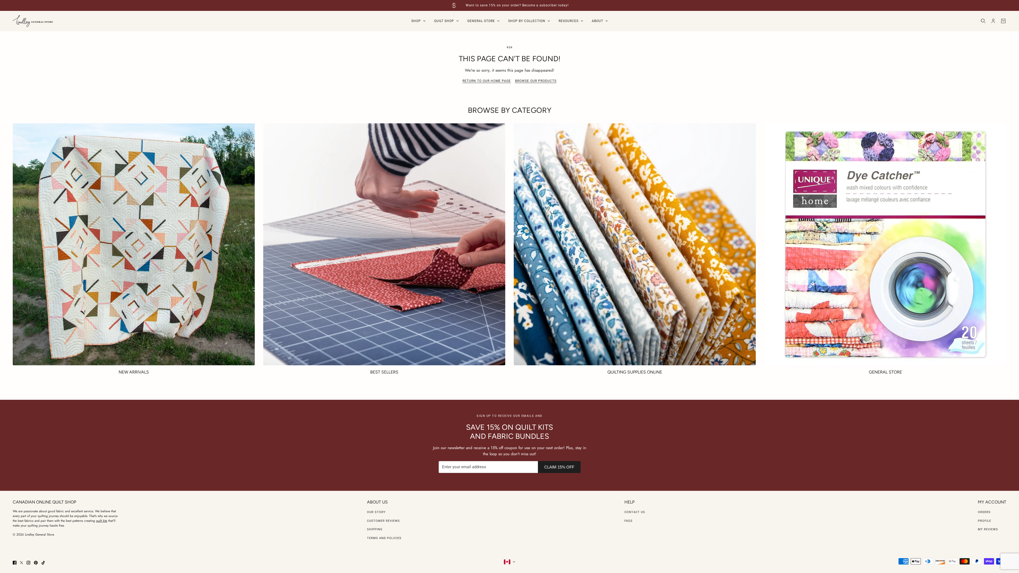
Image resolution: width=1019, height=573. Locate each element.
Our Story (376, 512)
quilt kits (101, 520)
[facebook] (15, 563)
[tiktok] (43, 563)
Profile (984, 521)
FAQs (628, 521)
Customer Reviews (383, 521)
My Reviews (988, 529)
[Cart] (1003, 21)
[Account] (993, 21)
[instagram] (28, 563)
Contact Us (634, 512)
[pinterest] (36, 563)
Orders (984, 512)
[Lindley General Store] (33, 21)
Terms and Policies (384, 538)
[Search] (983, 21)
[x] (21, 562)
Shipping (375, 529)
